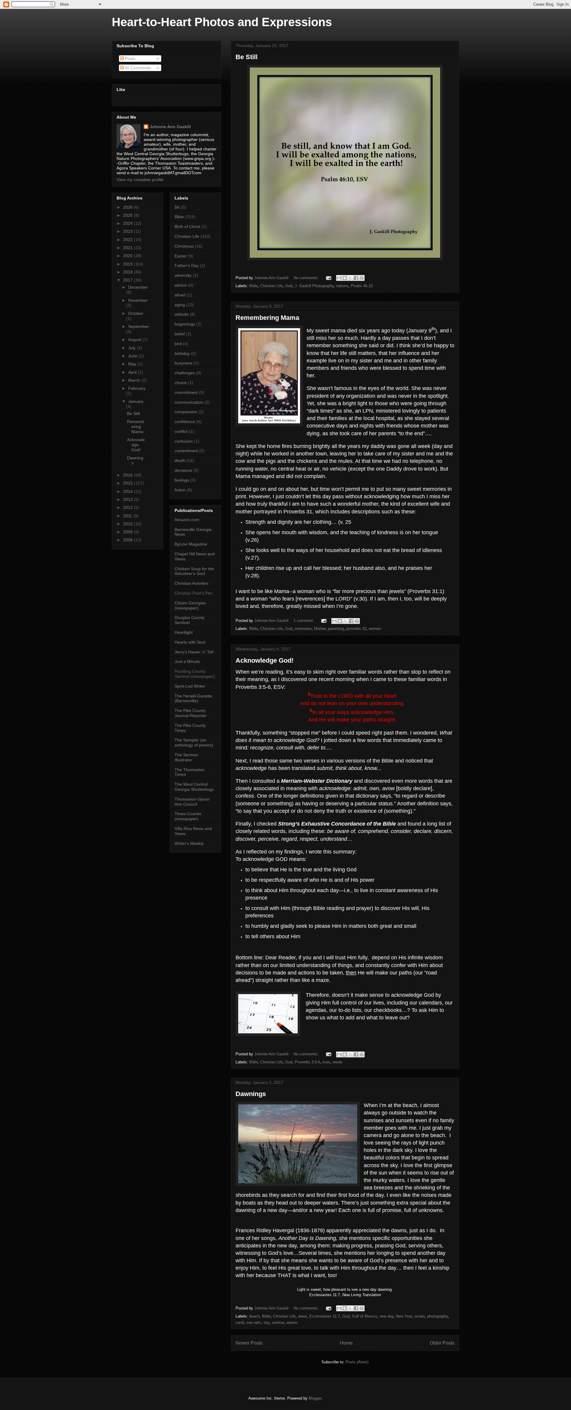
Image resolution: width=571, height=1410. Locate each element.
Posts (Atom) (357, 1362)
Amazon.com (187, 519)
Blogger (315, 1398)
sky (266, 1322)
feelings (182, 480)
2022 (128, 239)
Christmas (184, 246)
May (132, 363)
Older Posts (442, 1342)
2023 (128, 231)
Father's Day (187, 265)
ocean (419, 1316)
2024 (128, 223)
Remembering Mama (267, 317)
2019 (128, 264)
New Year (404, 1316)
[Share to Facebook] (356, 278)
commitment (186, 392)
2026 (128, 207)
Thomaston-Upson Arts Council (192, 802)
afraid (180, 295)
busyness (183, 363)
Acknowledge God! (265, 660)
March (134, 380)
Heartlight (184, 632)
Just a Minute (187, 661)
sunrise (278, 1322)
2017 (128, 280)
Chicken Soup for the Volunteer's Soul (194, 571)
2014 (128, 491)
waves (292, 1322)
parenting (336, 628)
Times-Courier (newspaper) (188, 816)
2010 (128, 523)
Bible (253, 286)
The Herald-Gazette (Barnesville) (193, 698)
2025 (128, 215)
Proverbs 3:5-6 (307, 1062)
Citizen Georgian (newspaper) (190, 605)
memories (303, 628)
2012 (128, 507)
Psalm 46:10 (362, 286)
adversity (183, 275)
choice (181, 382)
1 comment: (304, 620)
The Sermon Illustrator (186, 757)
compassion (186, 411)
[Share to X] (350, 278)
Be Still (247, 57)
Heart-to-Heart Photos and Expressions (222, 22)
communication (189, 402)
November (138, 300)
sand (240, 1322)
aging (180, 304)
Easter (181, 256)
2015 (128, 483)
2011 (128, 515)
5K (177, 207)
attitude (182, 314)
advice (181, 285)
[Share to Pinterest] (362, 278)
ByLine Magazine (191, 544)
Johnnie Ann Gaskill (170, 126)
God (288, 286)
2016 (128, 475)
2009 (128, 531)
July (132, 347)
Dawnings (251, 1094)
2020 (128, 255)
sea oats (253, 1322)
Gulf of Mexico (364, 1316)
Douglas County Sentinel (190, 620)
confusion (184, 441)
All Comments (137, 67)
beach (254, 1316)
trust (326, 1062)
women (375, 628)
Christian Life (271, 286)
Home (346, 1342)
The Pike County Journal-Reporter (191, 713)
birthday (182, 353)
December (138, 287)
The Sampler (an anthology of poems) (194, 742)
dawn (302, 1316)
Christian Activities (191, 583)
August (135, 339)
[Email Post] (328, 278)
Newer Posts (249, 1342)
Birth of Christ (187, 226)
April (133, 372)
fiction (180, 490)
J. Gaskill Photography (314, 286)
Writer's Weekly (189, 843)
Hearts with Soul (190, 642)
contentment (186, 450)
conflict (181, 431)
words (337, 1062)
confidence (185, 421)
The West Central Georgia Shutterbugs (194, 787)
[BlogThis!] (345, 278)
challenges (185, 372)
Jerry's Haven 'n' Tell (194, 652)
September (138, 326)
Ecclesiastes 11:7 (324, 1316)
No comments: (307, 278)
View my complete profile (140, 179)
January (135, 401)
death (180, 460)
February (136, 388)
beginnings (185, 324)
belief (180, 333)
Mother (320, 628)
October (135, 313)
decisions (183, 470)
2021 (128, 247)
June (133, 355)
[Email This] (339, 278)
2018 (128, 272)
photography (437, 1316)
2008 (128, 539)
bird (178, 343)
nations (342, 286)
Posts (129, 58)
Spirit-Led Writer (190, 686)
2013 (128, 499)
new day (386, 1316)
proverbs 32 (356, 628)
